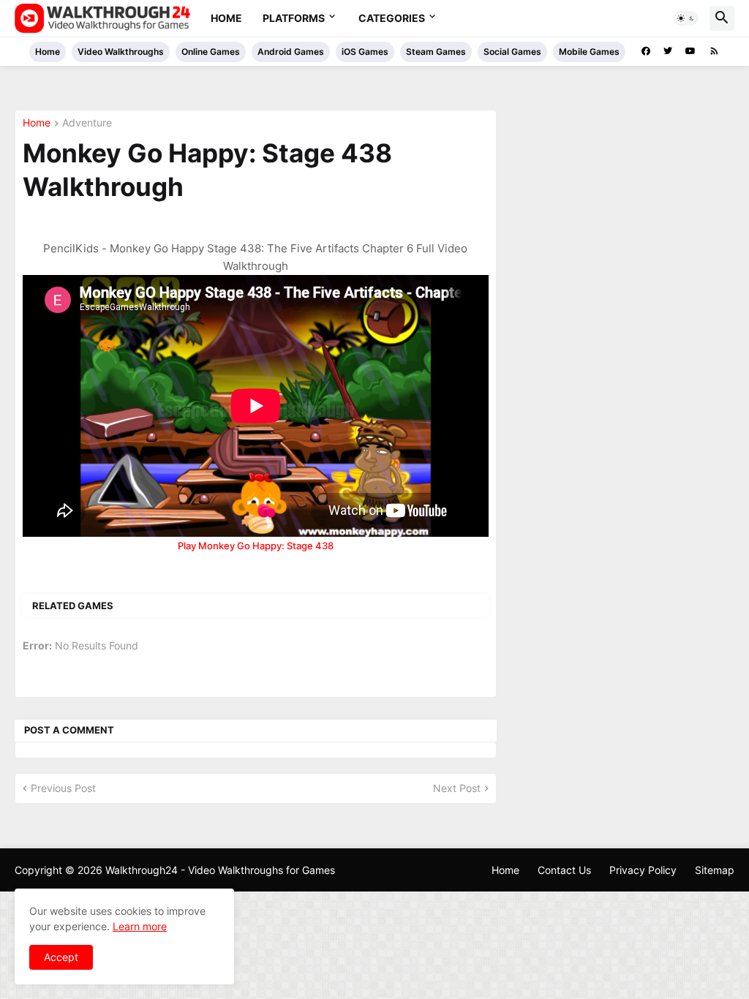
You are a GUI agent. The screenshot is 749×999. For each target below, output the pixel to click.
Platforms (294, 18)
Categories (391, 18)
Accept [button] (61, 957)
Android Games (290, 51)
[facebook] (645, 51)
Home (226, 18)
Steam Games (436, 51)
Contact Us (564, 870)
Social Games (512, 51)
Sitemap (714, 870)
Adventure (87, 123)
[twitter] (667, 51)
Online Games (210, 51)
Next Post (457, 788)
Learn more (140, 926)
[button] (686, 18)
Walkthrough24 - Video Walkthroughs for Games (220, 870)
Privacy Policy (643, 870)
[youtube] (690, 51)
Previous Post (63, 788)
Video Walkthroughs (121, 51)
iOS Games (365, 51)
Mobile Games (589, 51)
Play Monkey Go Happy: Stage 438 (256, 545)
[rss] (714, 51)
